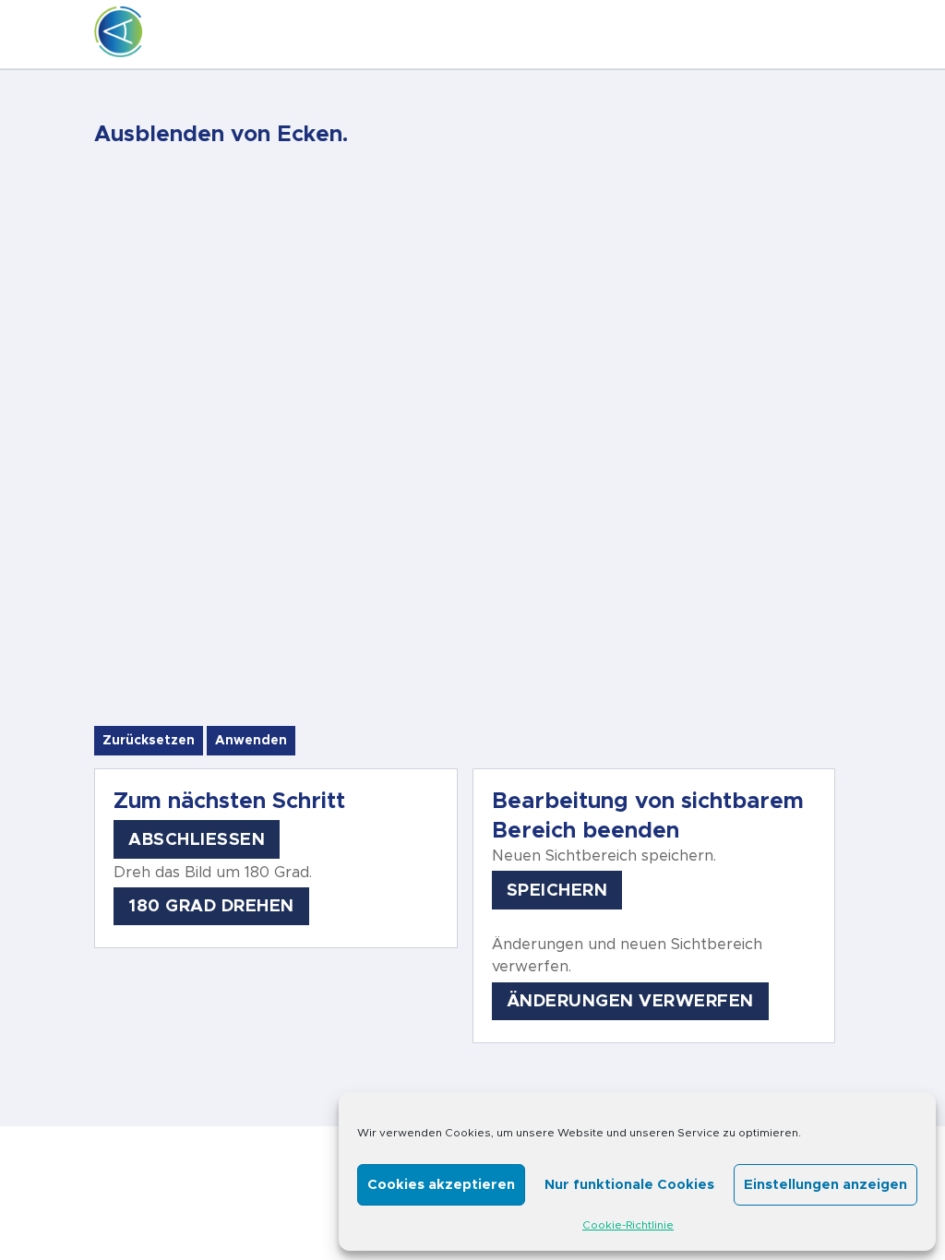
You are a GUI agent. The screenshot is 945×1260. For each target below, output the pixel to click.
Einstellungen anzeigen (825, 1185)
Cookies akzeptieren (441, 1185)
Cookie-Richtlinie (628, 1224)
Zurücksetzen (148, 740)
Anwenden (251, 740)
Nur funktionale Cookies (629, 1185)
